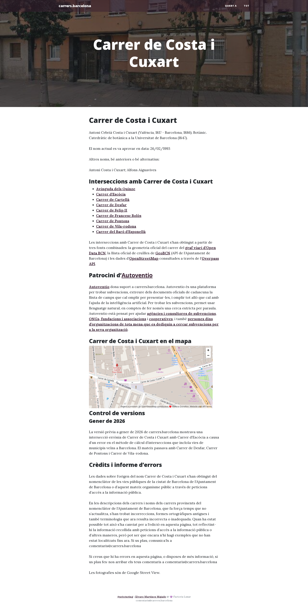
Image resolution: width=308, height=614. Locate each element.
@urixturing (125, 596)
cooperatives (161, 319)
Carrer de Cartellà (112, 199)
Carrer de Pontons (112, 221)
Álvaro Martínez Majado (150, 596)
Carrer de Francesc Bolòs (118, 215)
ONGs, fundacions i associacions (117, 319)
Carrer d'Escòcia (111, 194)
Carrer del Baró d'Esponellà (121, 231)
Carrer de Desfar (111, 205)
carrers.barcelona (75, 5)
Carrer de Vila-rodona (116, 226)
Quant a (231, 5)
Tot (246, 5)
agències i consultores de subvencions (181, 313)
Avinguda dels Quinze (115, 189)
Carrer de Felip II (111, 210)
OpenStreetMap (143, 258)
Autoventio (137, 275)
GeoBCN (162, 253)
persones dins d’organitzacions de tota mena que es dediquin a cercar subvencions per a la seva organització (154, 324)
